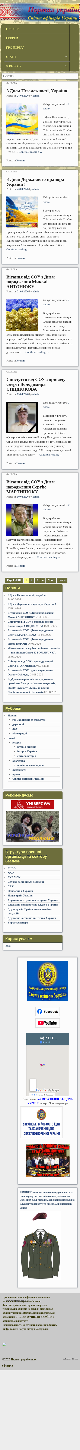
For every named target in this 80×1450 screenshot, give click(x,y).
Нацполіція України (20, 890)
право (16, 774)
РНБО (12, 868)
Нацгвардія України (20, 895)
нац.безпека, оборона (30, 765)
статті (10, 58)
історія (16, 742)
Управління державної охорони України (33, 900)
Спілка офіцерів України (28, 778)
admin (35, 95)
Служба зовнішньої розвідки (26, 881)
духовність (19, 769)
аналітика (18, 760)
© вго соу (12, 67)
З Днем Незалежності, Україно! (37, 90)
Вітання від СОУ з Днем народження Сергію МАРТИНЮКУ (30, 486)
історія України (27, 751)
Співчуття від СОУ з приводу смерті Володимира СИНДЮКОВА (35, 384)
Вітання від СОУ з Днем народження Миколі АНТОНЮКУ (30, 281)
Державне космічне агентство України (32, 917)
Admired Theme (70, 1359)
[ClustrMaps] (4, 1345)
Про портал (15, 47)
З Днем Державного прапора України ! (35, 182)
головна (12, 29)
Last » (62, 580)
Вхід (8, 945)
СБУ (11, 886)
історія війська (26, 746)
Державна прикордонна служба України (33, 904)
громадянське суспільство (29, 719)
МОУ (11, 872)
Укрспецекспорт (18, 922)
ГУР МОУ (14, 877)
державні (18, 724)
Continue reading (30, 151)
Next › (51, 580)
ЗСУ (15, 728)
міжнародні (19, 733)
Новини (12, 38)
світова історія (26, 755)
